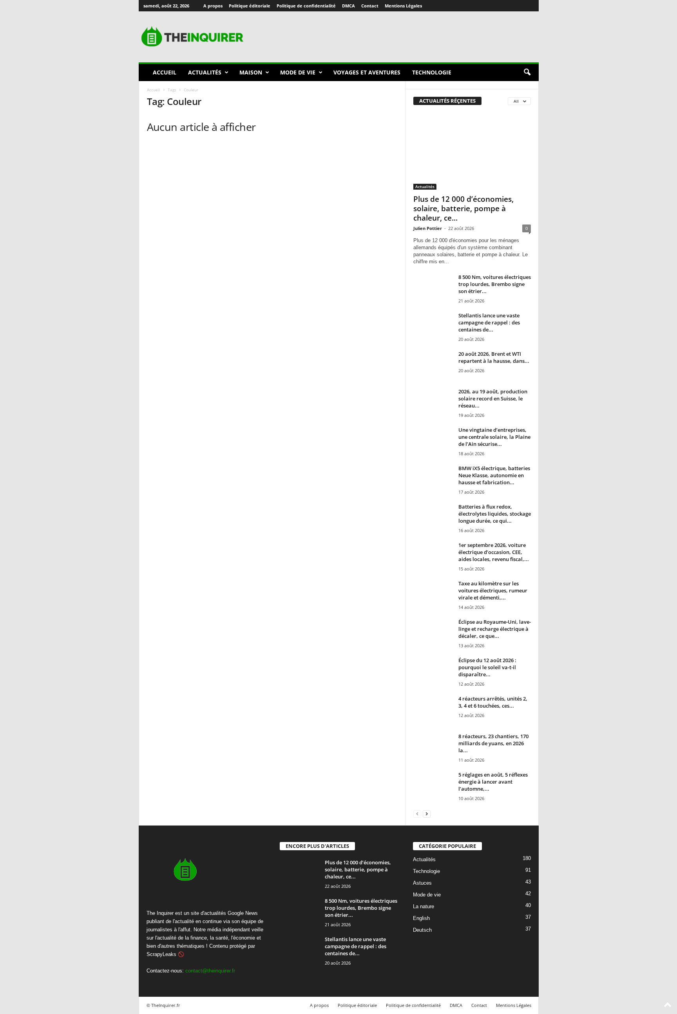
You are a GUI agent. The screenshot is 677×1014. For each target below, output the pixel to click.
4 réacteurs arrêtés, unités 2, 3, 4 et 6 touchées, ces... (492, 702)
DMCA (348, 6)
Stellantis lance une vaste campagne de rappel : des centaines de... (489, 322)
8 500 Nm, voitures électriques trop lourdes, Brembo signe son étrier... (494, 284)
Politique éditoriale (249, 6)
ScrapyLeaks (161, 954)
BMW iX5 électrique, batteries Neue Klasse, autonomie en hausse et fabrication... (494, 475)
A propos (213, 6)
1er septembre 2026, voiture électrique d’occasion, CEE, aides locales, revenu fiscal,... (493, 552)
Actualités (204, 72)
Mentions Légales (403, 6)
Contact (369, 6)
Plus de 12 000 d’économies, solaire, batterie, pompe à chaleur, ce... (463, 208)
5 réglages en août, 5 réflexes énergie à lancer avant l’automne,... (493, 781)
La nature (423, 906)
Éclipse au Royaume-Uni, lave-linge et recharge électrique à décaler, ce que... (494, 628)
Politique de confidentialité (306, 6)
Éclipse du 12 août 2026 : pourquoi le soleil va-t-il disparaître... (487, 667)
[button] (527, 72)
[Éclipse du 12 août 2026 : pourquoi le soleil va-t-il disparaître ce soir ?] (433, 671)
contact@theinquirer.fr (210, 971)
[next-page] (427, 813)
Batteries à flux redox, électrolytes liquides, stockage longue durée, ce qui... (494, 513)
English (421, 918)
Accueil (164, 72)
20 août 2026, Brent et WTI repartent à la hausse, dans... (493, 357)
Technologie (431, 72)
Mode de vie (297, 72)
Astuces (422, 883)
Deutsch (422, 930)
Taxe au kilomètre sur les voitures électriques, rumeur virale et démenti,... (492, 590)
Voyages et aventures (366, 72)
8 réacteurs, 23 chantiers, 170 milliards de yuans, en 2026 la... (493, 743)
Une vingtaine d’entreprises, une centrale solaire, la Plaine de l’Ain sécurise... (494, 436)
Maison (250, 72)
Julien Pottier (427, 228)
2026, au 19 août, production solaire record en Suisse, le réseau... (492, 398)
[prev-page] (417, 813)
